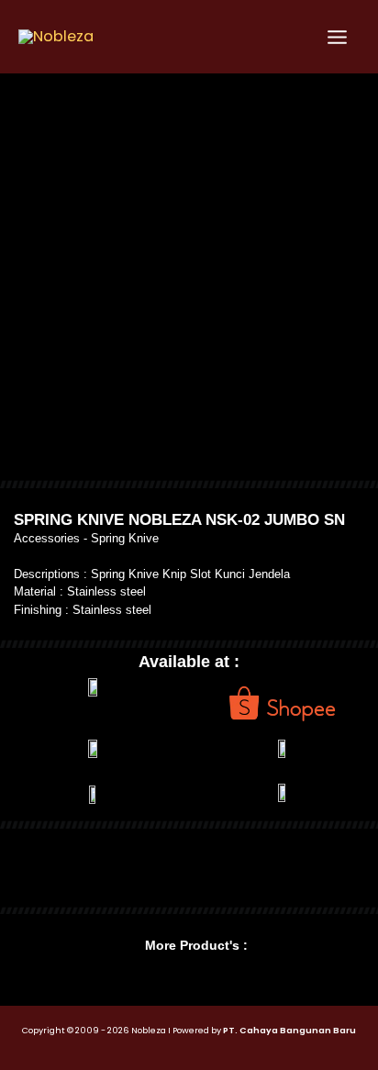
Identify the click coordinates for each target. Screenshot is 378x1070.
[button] (16, 867)
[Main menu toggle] (337, 37)
